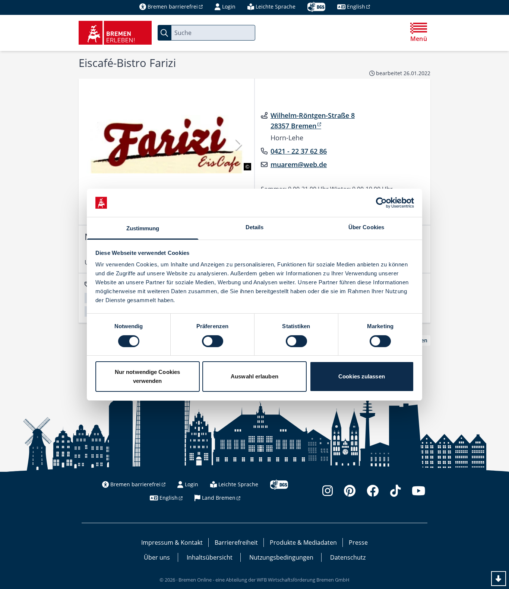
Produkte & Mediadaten (303, 542)
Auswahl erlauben (254, 376)
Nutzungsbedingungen (281, 557)
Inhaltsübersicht (210, 557)
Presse (358, 542)
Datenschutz (348, 557)
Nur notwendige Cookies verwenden (147, 376)
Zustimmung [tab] (142, 228)
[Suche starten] (164, 33)
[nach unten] (498, 578)
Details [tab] (255, 227)
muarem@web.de (299, 164)
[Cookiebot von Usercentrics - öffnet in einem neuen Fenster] (381, 202)
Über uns (157, 557)
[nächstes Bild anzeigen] (238, 144)
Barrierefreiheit (236, 542)
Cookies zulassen (361, 376)
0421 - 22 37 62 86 (299, 151)
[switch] (212, 341)
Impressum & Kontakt (172, 542)
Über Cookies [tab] (366, 227)
